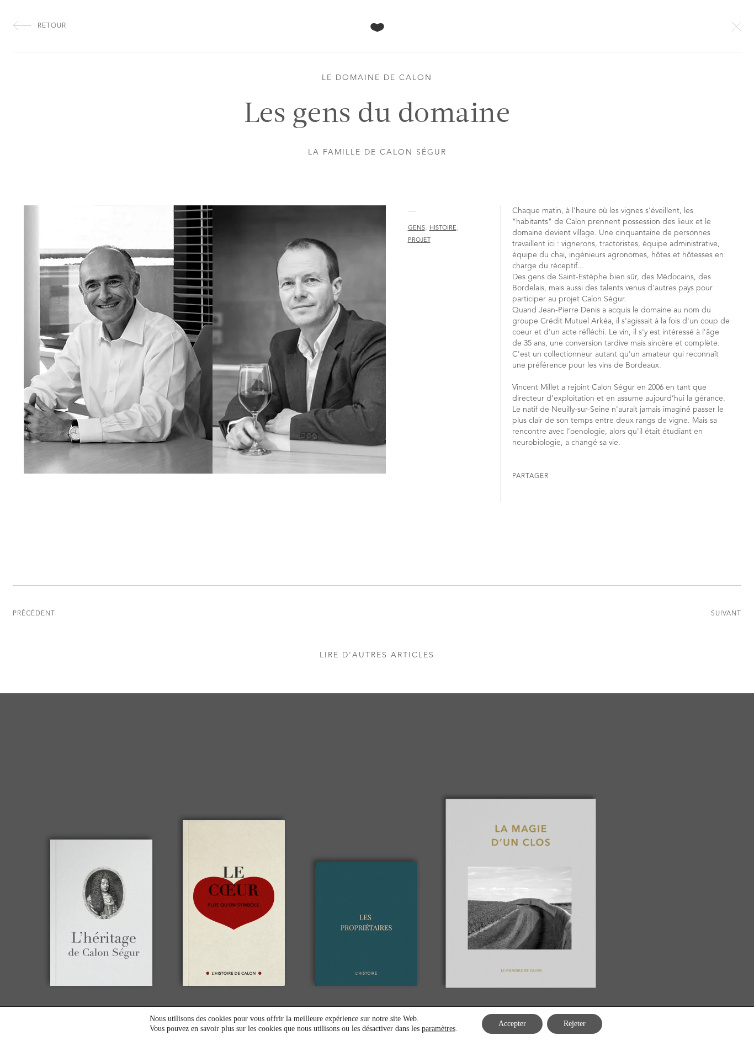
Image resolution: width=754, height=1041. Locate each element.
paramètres (438, 1028)
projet (419, 240)
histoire (442, 228)
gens (416, 228)
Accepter (512, 1023)
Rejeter (575, 1023)
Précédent (34, 613)
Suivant (726, 613)
